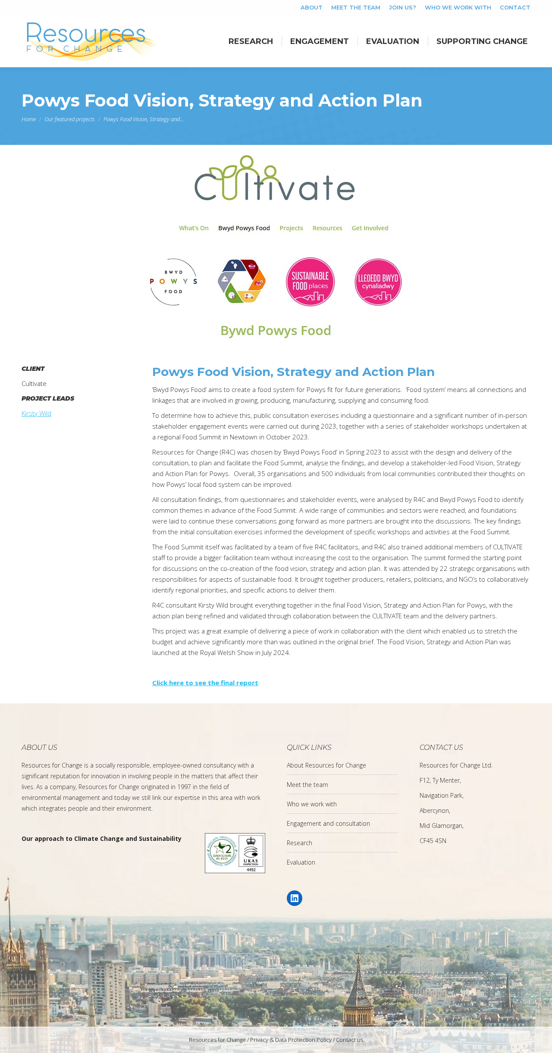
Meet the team (307, 784)
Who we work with (312, 804)
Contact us (349, 1040)
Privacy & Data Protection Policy (291, 1040)
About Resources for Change (326, 765)
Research (299, 843)
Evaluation (301, 862)
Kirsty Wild (36, 413)
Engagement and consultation (328, 823)
